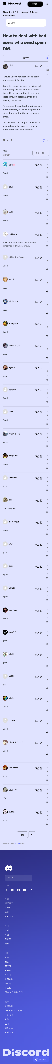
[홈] (12, 4)
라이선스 (9, 1028)
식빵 (11, 65)
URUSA (12, 588)
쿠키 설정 (9, 1015)
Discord (6, 12)
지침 (7, 1019)
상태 (7, 912)
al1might (13, 610)
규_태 (11, 279)
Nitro (7, 908)
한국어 (11, 878)
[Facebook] (4, 140)
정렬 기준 (40, 153)
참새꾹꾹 (13, 390)
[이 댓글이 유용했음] (47, 164)
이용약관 (9, 1006)
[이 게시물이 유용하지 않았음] (47, 74)
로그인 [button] (35, 4)
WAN (11, 676)
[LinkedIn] (11, 140)
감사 (7, 1024)
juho (11, 412)
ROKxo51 (13, 478)
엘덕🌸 (12, 165)
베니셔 (12, 654)
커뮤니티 (9, 979)
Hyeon (12, 368)
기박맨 (12, 698)
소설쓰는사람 (14, 434)
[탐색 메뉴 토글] (47, 4)
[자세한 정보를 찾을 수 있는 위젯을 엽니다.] (40, 1059)
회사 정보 (9, 1032)
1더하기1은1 (14, 522)
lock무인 (13, 632)
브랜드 (8, 939)
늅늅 (11, 566)
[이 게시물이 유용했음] (47, 66)
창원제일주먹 (14, 345)
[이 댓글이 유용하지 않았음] (47, 172)
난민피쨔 (13, 790)
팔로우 (26, 58)
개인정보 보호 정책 (13, 1011)
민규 (11, 544)
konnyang (13, 323)
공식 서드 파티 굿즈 (14, 992)
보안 (7, 962)
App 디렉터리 (11, 916)
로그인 (17, 843)
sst (10, 500)
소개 (7, 930)
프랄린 (12, 812)
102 (47, 140)
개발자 (8, 984)
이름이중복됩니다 (16, 257)
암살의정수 (13, 301)
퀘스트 (8, 988)
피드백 (16, 12)
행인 (11, 187)
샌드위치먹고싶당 (16, 742)
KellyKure (13, 456)
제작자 (8, 975)
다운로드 (9, 903)
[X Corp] (7, 140)
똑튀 (11, 212)
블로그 (8, 966)
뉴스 (7, 943)
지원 (7, 957)
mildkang (13, 234)
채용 (7, 935)
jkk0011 (12, 720)
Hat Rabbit (13, 768)
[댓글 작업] (47, 177)
